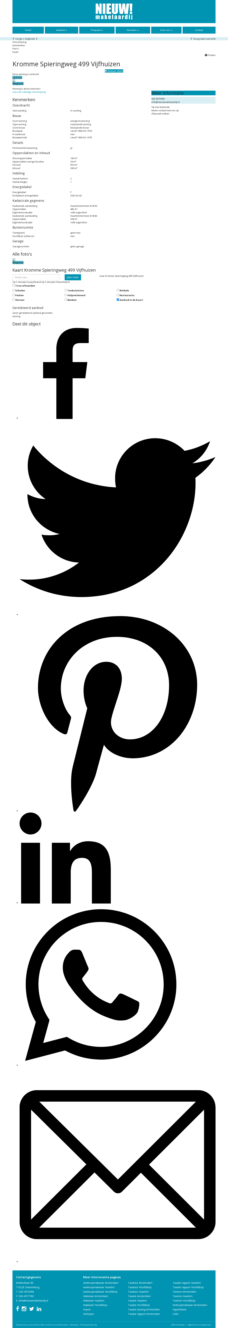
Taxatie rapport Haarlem (187, 1282)
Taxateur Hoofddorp (140, 1287)
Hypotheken (179, 1309)
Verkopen (88, 1314)
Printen (211, 55)
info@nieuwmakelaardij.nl (165, 102)
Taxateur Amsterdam (140, 1282)
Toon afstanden (25, 285)
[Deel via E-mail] (118, 1261)
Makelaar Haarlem (93, 1300)
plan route (73, 277)
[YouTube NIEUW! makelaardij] (24, 1309)
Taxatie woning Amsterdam (144, 1309)
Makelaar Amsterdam (95, 1296)
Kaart (15, 52)
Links (175, 1314)
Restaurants (127, 295)
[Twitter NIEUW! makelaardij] (31, 1309)
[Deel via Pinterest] (118, 810)
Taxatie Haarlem (137, 1300)
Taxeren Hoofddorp (184, 1300)
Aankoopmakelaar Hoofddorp (100, 1291)
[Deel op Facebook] (65, 418)
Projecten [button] (96, 30)
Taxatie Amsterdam (139, 1296)
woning (16, 316)
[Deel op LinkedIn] (65, 902)
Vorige (18, 38)
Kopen (87, 1309)
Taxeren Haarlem (183, 1296)
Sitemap (74, 1324)
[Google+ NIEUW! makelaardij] (39, 1309)
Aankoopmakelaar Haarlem (99, 1287)
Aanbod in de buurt (131, 299)
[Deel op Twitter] (118, 614)
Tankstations (76, 290)
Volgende (30, 38)
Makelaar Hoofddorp (95, 1305)
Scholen (20, 290)
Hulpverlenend (76, 295)
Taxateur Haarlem (138, 1291)
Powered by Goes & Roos (28, 1324)
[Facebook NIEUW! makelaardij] (17, 1309)
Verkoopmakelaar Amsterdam (190, 1305)
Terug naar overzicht (204, 38)
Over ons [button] (165, 30)
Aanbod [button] (60, 30)
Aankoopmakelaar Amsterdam (100, 1282)
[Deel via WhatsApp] (101, 1065)
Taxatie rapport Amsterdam (144, 1314)
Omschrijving (19, 42)
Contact (199, 30)
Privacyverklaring (88, 1324)
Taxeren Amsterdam (184, 1291)
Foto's (15, 48)
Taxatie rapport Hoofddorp (188, 1287)
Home (28, 30)
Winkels (124, 290)
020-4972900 (158, 98)
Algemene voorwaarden (199, 1324)
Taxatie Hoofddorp (139, 1305)
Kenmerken (18, 45)
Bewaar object (115, 71)
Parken (19, 295)
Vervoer (20, 299)
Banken (72, 299)
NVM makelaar (178, 1324)
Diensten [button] (132, 30)
